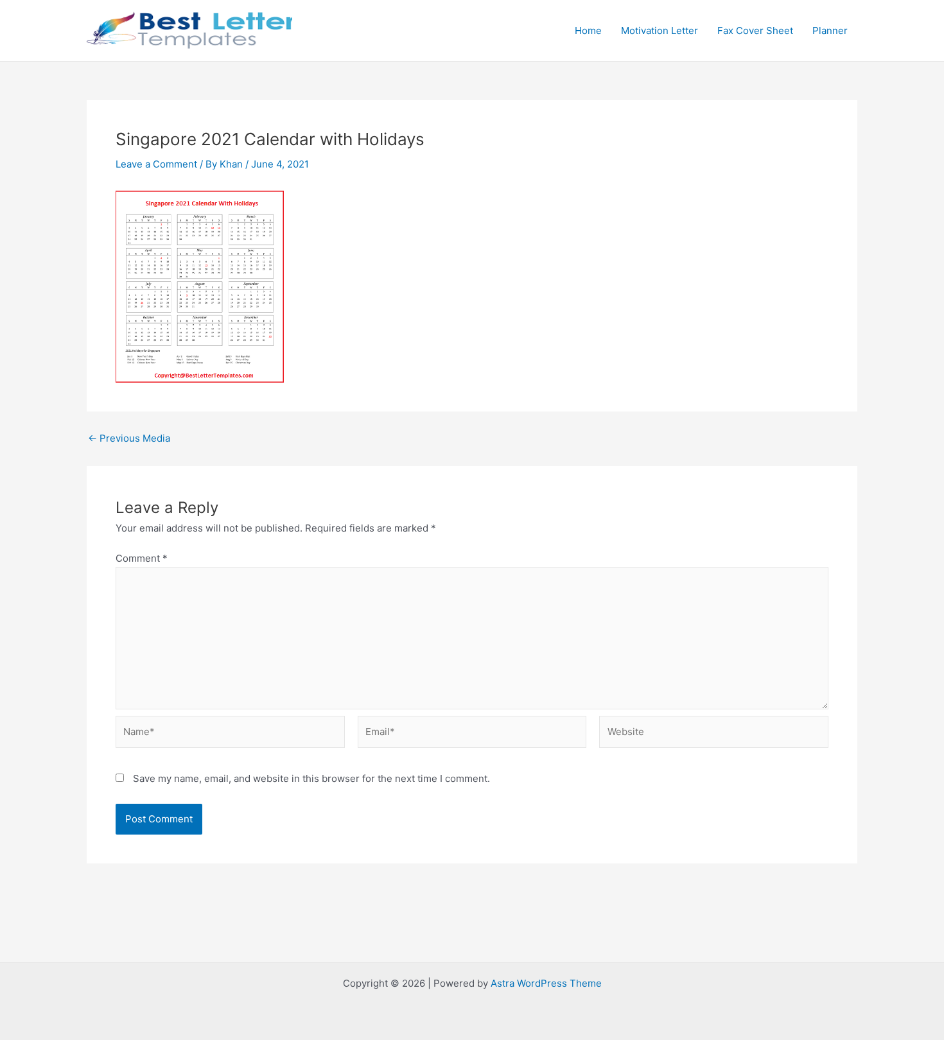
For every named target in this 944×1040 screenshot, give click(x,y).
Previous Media (129, 438)
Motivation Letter (659, 30)
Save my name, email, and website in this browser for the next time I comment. (311, 778)
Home (588, 30)
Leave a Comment (156, 164)
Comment (142, 558)
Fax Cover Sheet (755, 30)
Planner (830, 30)
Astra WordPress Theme (546, 983)
